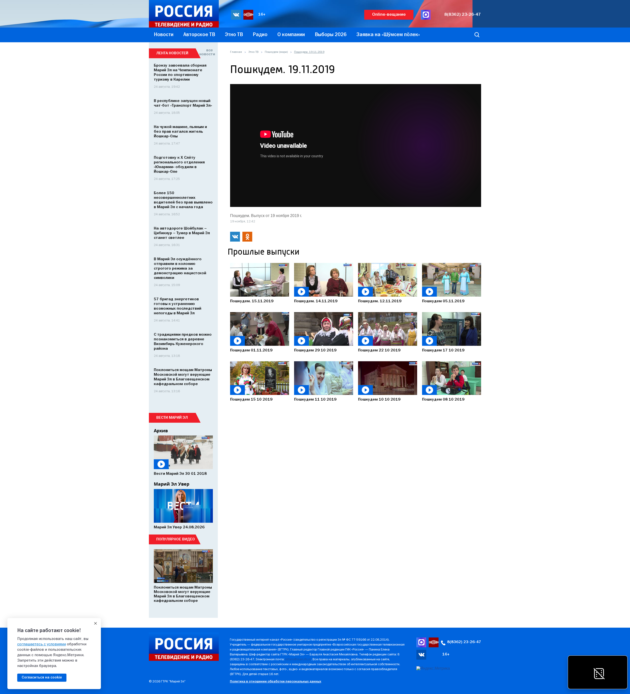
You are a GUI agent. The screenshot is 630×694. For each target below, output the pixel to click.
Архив (161, 431)
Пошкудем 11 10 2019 (315, 399)
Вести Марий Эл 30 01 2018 (180, 474)
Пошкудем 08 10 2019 (443, 399)
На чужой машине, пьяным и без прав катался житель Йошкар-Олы (180, 131)
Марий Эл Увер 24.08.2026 (179, 527)
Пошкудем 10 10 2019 (379, 399)
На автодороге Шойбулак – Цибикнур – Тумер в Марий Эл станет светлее (182, 233)
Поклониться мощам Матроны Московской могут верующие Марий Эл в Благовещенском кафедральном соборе (183, 594)
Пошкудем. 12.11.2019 (379, 301)
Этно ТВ (253, 52)
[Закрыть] (95, 623)
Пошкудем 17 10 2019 (443, 350)
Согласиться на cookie (42, 677)
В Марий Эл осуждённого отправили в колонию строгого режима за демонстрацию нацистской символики (180, 269)
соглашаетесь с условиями (41, 644)
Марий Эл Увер (171, 484)
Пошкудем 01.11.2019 (251, 350)
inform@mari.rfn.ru (298, 659)
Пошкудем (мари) (276, 52)
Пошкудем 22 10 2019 (379, 350)
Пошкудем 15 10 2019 (251, 399)
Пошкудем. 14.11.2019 (315, 301)
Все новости (206, 52)
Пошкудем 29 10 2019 (315, 350)
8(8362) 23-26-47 (462, 14)
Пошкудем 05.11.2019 (443, 301)
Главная (236, 52)
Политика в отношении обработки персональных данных (275, 681)
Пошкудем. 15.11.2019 (251, 301)
